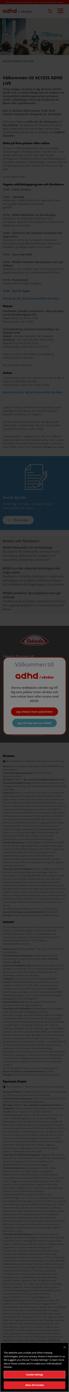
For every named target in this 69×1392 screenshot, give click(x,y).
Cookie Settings (34, 1374)
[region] (34, 1367)
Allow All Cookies (34, 1385)
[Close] (65, 1347)
